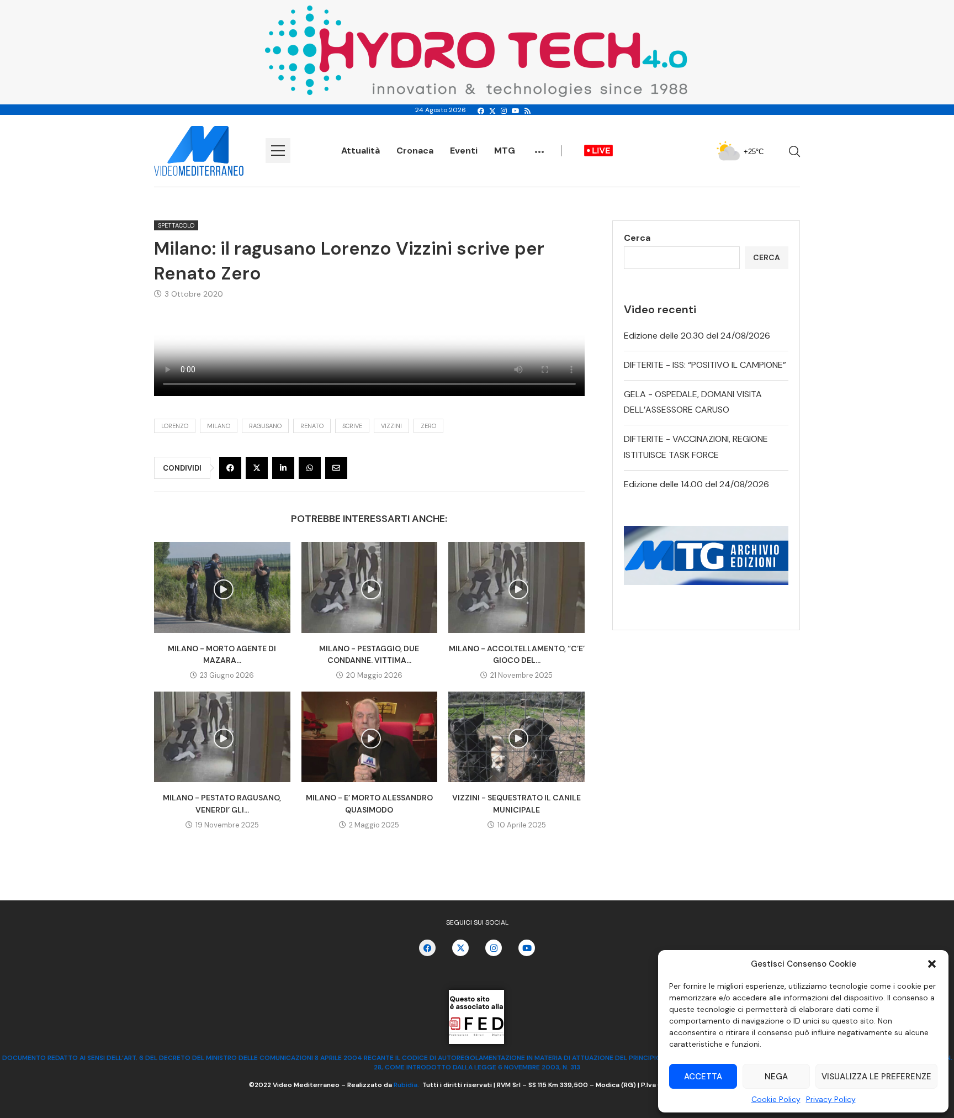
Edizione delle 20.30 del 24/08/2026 (697, 335)
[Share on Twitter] (257, 468)
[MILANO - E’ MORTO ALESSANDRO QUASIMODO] (369, 737)
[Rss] (527, 111)
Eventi (464, 150)
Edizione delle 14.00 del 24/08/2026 (696, 484)
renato (312, 426)
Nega (776, 1076)
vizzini (391, 426)
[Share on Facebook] (230, 468)
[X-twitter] (460, 948)
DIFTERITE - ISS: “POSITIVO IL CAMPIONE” (705, 365)
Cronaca (414, 150)
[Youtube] (515, 111)
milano (218, 426)
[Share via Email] (336, 468)
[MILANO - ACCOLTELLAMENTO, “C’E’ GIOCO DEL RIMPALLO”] (516, 587)
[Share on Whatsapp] (310, 468)
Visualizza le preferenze (876, 1076)
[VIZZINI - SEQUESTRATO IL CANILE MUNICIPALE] (516, 737)
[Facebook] (481, 111)
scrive (352, 426)
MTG (504, 150)
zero (428, 426)
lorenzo (174, 426)
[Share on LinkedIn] (283, 468)
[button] (931, 963)
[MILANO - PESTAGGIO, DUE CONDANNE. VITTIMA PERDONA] (369, 587)
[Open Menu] (278, 150)
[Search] (794, 151)
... (539, 146)
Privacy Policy (831, 1099)
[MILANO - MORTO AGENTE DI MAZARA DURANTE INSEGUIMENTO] (222, 587)
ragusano (265, 426)
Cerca (637, 238)
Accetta (703, 1076)
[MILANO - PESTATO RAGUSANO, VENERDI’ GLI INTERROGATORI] (222, 737)
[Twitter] (492, 111)
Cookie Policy (776, 1099)
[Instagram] (503, 111)
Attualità (360, 150)
